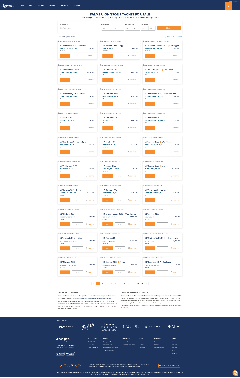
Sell (30, 6)
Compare (90, 56)
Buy (22, 6)
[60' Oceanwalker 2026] (77, 65)
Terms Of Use (136, 364)
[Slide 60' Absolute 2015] (77, 234)
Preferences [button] (114, 371)
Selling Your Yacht (159, 347)
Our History (174, 342)
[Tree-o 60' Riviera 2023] (77, 185)
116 (142, 283)
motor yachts (87, 298)
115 (138, 283)
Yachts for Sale (91, 342)
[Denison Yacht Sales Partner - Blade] (152, 326)
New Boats (91, 344)
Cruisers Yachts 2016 (162, 238)
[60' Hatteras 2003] (120, 89)
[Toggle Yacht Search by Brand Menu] (228, 6)
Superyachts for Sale (128, 342)
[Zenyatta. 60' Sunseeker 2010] (77, 41)
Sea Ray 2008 (73, 142)
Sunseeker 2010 (73, 46)
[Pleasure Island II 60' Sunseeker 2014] (162, 89)
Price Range (105, 24)
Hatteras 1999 (109, 118)
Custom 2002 (113, 262)
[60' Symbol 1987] (120, 137)
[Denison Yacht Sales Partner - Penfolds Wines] (88, 326)
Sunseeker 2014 (161, 94)
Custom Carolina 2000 (162, 46)
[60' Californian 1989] (77, 161)
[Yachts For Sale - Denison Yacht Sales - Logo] (7, 6)
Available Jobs (142, 342)
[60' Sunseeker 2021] (162, 113)
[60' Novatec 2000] (77, 258)
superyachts (79, 298)
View (65, 55)
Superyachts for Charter (129, 344)
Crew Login (142, 347)
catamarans (94, 298)
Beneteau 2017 (158, 262)
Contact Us (174, 353)
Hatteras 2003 (110, 94)
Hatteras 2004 (67, 214)
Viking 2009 (155, 190)
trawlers (108, 298)
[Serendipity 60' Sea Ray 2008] (77, 137)
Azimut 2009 (67, 118)
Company (64, 6)
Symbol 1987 (109, 142)
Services (52, 6)
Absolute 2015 (71, 238)
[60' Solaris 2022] (120, 161)
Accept (176, 371)
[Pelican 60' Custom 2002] (120, 258)
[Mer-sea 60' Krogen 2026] (162, 161)
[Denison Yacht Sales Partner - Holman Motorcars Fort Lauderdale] (109, 326)
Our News (174, 347)
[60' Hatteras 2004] (77, 209)
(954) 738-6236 (69, 347)
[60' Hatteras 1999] (120, 113)
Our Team (174, 350)
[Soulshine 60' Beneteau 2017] (162, 258)
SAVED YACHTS (234, 1)
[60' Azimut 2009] (77, 113)
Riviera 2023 (70, 190)
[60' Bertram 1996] (120, 185)
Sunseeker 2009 (110, 70)
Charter (41, 6)
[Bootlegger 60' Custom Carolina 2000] (162, 41)
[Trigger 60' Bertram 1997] (120, 41)
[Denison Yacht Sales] (63, 339)
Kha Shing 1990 (159, 70)
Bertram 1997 (113, 46)
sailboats (100, 298)
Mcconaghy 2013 (73, 94)
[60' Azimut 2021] (120, 234)
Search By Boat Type (93, 347)
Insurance (156, 344)
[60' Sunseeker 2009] (120, 65)
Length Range (129, 24)
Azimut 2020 (158, 142)
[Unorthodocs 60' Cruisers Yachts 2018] (120, 209)
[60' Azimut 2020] (162, 209)
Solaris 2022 (109, 166)
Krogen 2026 (156, 166)
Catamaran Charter (108, 344)
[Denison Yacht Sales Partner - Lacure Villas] (130, 326)
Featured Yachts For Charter (110, 347)
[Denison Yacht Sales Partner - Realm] (173, 326)
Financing (156, 342)
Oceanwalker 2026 (69, 70)
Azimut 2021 (109, 238)
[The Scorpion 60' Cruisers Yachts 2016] (162, 234)
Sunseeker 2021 (153, 118)
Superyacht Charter (108, 342)
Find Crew (141, 344)
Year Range (144, 24)
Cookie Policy (145, 364)
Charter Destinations (108, 350)
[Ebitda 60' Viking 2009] (162, 185)
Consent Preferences (124, 364)
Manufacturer (63, 24)
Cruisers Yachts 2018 (119, 214)
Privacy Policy (111, 364)
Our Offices (174, 344)
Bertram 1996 (109, 190)
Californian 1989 (68, 166)
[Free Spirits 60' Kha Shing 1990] (162, 65)
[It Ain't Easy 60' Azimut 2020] (162, 137)
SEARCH (168, 28)
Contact (76, 6)
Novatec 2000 (67, 262)
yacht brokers (143, 295)
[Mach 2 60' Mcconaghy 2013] (77, 89)
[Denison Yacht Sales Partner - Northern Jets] (66, 326)
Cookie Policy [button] (75, 371)
